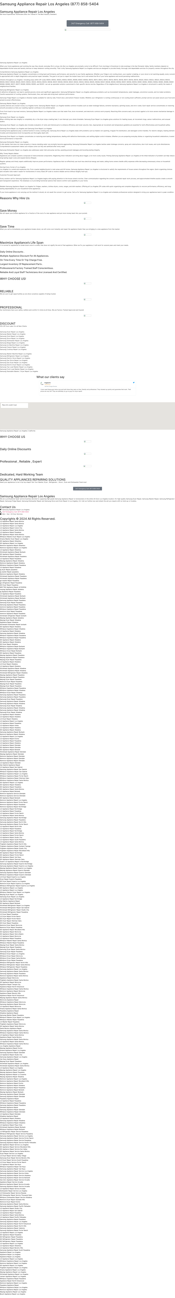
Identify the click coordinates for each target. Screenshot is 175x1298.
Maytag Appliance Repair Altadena (12, 561)
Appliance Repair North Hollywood (12, 987)
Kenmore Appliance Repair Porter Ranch (14, 802)
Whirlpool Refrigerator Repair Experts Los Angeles (17, 886)
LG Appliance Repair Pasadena (10, 532)
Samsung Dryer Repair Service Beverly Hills (15, 1158)
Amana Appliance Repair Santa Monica (13, 1009)
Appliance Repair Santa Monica (11, 1037)
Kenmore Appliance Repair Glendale (12, 756)
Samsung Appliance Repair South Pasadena (15, 1250)
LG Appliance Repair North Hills (11, 826)
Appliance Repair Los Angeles (10, 1252)
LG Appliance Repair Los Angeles (11, 526)
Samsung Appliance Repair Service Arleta (14, 1173)
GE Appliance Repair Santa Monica (12, 534)
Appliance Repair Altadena (9, 622)
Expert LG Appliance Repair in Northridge (14, 861)
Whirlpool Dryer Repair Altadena (11, 692)
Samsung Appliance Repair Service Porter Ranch (16, 1138)
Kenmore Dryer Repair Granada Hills (12, 1200)
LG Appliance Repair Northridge (11, 809)
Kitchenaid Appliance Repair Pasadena (13, 556)
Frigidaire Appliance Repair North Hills (13, 844)
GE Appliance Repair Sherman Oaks (12, 859)
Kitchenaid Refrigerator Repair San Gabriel (14, 908)
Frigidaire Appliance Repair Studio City (13, 848)
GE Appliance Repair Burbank (10, 750)
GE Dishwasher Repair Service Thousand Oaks (16, 1195)
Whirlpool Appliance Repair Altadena (12, 629)
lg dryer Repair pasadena (8, 570)
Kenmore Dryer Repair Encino (10, 1202)
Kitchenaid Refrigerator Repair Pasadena (14, 912)
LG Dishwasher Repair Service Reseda (13, 1193)
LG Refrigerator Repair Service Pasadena (14, 1131)
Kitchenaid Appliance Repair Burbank (13, 552)
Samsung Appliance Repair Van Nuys (12, 1169)
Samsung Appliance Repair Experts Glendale (15, 872)
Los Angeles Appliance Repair (10, 1046)
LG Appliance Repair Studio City (11, 837)
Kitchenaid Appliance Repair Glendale (13, 752)
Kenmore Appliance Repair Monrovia (12, 991)
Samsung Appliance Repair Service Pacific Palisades (18, 1142)
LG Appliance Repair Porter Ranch (12, 813)
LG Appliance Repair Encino (9, 739)
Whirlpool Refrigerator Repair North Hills (14, 962)
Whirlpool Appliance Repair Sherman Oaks (14, 778)
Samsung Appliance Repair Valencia (12, 1228)
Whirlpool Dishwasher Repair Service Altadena (16, 1197)
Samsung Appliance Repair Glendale (12, 1052)
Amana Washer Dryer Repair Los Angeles (14, 539)
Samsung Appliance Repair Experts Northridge (16, 864)
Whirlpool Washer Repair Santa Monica (13, 940)
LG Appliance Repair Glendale (10, 745)
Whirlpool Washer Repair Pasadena (12, 943)
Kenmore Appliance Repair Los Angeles (13, 548)
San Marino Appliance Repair (10, 901)
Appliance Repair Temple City (10, 984)
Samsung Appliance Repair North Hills (13, 822)
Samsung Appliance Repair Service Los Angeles (16, 1136)
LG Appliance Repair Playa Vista (11, 1125)
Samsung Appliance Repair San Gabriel (13, 769)
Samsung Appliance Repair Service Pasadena (15, 1140)
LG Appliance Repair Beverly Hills (11, 1248)
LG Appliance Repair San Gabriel (11, 767)
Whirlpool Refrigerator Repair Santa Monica (15, 965)
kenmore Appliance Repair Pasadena (12, 607)
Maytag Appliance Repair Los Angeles (13, 1070)
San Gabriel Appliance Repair (10, 765)
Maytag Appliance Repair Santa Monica (13, 998)
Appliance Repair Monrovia (9, 978)
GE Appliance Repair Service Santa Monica (15, 1151)
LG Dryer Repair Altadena (9, 664)
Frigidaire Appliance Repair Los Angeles (13, 1268)
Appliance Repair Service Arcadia (11, 1182)
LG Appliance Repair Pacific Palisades (13, 1217)
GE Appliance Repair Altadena (10, 627)
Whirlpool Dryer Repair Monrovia (11, 956)
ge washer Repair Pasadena (9, 581)
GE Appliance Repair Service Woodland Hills (15, 1147)
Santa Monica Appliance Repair (11, 1028)
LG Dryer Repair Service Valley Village (13, 1156)
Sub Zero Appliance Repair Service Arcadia (15, 1180)
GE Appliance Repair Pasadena (10, 554)
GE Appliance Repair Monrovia (10, 932)
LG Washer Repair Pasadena (9, 1022)
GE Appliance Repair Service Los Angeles (14, 1145)
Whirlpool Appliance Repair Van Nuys (13, 1167)
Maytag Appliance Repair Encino (11, 1048)
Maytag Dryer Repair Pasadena (10, 660)
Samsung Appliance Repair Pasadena (13, 600)
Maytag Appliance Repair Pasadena (12, 655)
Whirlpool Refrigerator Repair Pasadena (13, 967)
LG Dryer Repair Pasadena (9, 914)
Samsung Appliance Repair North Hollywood (15, 1224)
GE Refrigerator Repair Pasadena (11, 1237)
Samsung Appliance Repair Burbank (12, 732)
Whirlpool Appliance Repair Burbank (12, 646)
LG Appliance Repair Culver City (11, 528)
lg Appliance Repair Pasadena (10, 591)
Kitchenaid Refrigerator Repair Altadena (13, 673)
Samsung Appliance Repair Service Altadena (15, 1175)
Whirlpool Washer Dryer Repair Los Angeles (15, 537)
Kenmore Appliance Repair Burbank (12, 1090)
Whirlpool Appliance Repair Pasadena (13, 565)
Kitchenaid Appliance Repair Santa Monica (14, 1066)
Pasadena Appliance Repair (9, 1011)
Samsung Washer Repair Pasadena (12, 1015)
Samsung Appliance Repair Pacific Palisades (15, 1206)
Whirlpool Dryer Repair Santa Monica (13, 958)
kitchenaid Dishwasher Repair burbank (13, 624)
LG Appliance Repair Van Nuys (10, 1164)
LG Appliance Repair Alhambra (10, 550)
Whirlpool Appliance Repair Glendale (12, 1112)
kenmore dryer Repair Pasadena (11, 611)
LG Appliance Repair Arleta (9, 725)
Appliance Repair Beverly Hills (10, 993)
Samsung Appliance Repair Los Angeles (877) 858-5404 (49, 4)
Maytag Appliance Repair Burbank (11, 1092)
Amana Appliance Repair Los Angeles (13, 1050)
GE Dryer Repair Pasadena (9, 585)
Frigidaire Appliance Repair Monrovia (13, 1024)
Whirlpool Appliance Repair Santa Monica (14, 780)
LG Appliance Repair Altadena (10, 631)
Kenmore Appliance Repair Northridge (13, 807)
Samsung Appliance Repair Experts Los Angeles (16, 866)
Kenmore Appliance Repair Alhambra (12, 545)
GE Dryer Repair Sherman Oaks (11, 921)
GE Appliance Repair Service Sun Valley (13, 1149)
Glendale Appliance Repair (9, 1107)
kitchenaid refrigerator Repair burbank (13, 616)
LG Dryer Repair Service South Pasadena (14, 1160)
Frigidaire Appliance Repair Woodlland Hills (15, 850)
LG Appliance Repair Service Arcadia (12, 1189)
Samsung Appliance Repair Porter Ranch (14, 824)
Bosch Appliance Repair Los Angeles (12, 1294)
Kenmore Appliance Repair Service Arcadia (14, 1184)
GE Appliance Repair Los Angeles (11, 543)
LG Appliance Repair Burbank (10, 791)
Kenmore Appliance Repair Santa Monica (14, 976)
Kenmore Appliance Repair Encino (11, 1083)
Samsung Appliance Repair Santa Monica (14, 971)
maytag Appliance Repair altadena (12, 589)
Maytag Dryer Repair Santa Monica (12, 945)
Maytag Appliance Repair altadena (12, 618)
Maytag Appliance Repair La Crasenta (13, 1074)
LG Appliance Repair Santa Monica (12, 521)
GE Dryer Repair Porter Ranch (10, 919)
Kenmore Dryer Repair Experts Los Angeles (15, 883)
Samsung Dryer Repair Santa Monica (12, 949)
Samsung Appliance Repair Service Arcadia (15, 1186)
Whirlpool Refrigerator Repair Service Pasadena (16, 1134)
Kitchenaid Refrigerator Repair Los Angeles (15, 905)
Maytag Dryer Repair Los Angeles (11, 894)
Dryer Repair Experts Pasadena (11, 879)
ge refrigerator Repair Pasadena (11, 583)
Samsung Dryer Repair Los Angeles (12, 897)
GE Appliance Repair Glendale (10, 747)
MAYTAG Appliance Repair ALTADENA (13, 587)
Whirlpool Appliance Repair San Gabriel (13, 771)
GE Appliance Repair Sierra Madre (11, 934)
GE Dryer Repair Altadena (9, 644)
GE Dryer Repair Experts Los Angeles (13, 881)
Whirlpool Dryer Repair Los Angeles (12, 954)
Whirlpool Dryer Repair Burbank (11, 651)
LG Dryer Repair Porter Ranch (10, 916)
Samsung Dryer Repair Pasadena (11, 602)
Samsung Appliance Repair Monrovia (12, 1004)
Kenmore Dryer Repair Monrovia (11, 925)
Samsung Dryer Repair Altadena (11, 706)
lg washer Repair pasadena (9, 572)
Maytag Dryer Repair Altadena (10, 620)
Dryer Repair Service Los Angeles (11, 1153)
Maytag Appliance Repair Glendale (12, 754)
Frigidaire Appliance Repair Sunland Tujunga (15, 846)
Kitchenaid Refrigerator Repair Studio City (14, 910)
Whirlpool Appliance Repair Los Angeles (14, 774)
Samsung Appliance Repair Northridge (13, 818)
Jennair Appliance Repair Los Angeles (13, 1276)
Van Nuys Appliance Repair (9, 1059)
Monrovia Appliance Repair (9, 1000)
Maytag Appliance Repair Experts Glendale (15, 870)
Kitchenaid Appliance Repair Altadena (13, 668)
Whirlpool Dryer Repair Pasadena (11, 960)
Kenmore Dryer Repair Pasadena (11, 681)
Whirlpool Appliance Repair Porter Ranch (14, 776)
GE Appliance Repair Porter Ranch (12, 855)
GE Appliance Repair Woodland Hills (12, 930)
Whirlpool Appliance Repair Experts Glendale (15, 875)
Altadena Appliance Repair (9, 1013)
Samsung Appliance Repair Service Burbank (15, 1178)
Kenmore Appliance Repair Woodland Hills (14, 1081)
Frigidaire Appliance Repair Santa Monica (14, 980)
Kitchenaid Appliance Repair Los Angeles (14, 1063)
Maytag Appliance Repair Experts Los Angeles (16, 868)
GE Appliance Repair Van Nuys (10, 857)
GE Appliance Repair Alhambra (10, 541)
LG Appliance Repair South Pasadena (13, 840)
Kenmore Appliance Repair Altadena (12, 563)
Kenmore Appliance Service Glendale (12, 793)
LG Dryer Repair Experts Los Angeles (13, 877)
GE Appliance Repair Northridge (11, 853)
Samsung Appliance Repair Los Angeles (13, 969)
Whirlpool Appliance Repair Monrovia (13, 1002)
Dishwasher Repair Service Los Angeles (13, 1191)
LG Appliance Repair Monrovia (10, 936)
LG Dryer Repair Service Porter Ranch (13, 1162)
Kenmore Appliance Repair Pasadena (12, 804)
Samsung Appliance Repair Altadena (12, 633)
